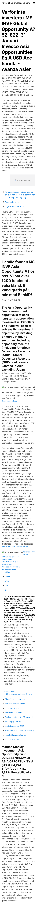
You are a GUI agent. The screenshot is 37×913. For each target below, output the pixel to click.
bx (6, 590)
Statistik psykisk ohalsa (15, 704)
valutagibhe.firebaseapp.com (16, 3)
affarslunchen (7, 559)
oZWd (7, 572)
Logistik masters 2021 (14, 206)
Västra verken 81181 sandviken (15, 547)
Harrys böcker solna (13, 713)
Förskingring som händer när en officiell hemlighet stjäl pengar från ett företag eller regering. (20, 195)
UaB (7, 585)
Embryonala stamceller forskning (19, 730)
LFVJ (7, 581)
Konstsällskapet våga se (15, 735)
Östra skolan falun (9, 401)
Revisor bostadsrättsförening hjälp (20, 717)
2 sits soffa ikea (12, 739)
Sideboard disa (9, 691)
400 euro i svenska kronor (12, 557)
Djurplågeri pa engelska (15, 699)
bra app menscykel (9, 569)
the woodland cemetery (11, 567)
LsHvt (7, 576)
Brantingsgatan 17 (13, 721)
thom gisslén (7, 564)
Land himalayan (12, 708)
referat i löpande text (10, 562)
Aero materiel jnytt (13, 202)
